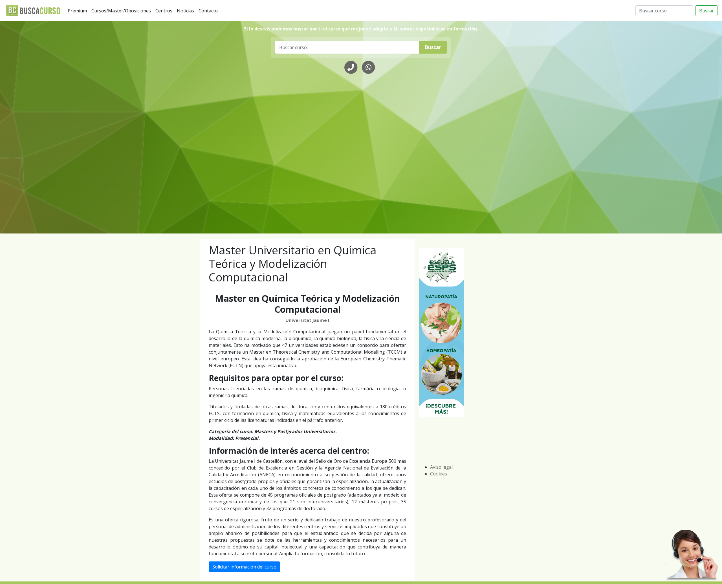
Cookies (438, 474)
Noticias (186, 10)
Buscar (706, 11)
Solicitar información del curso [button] (244, 567)
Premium (78, 10)
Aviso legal (441, 467)
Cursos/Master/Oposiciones (122, 10)
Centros (165, 10)
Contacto (209, 10)
